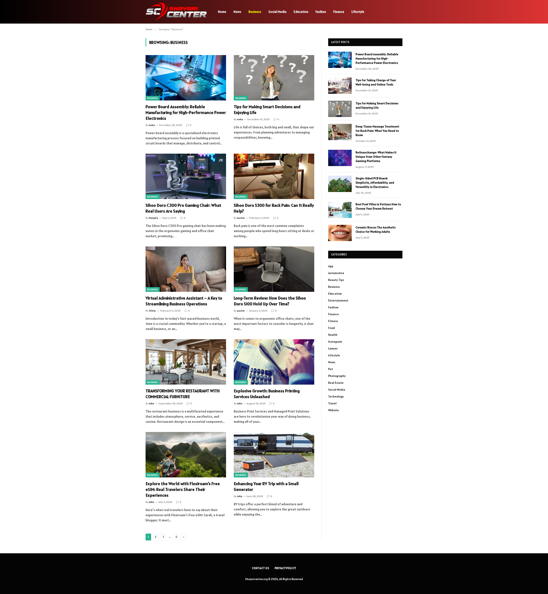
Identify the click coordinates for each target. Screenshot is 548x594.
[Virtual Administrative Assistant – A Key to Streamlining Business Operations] (186, 269)
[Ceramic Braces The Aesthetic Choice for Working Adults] (340, 233)
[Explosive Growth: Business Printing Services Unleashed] (274, 362)
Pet (330, 369)
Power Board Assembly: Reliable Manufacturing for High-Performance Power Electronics (186, 112)
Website (333, 410)
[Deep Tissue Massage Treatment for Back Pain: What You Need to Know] (340, 132)
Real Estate (336, 383)
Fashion (321, 12)
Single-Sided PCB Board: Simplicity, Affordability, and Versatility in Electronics (375, 182)
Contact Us (260, 568)
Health (332, 335)
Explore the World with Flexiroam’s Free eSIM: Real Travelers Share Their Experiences (183, 489)
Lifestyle (357, 12)
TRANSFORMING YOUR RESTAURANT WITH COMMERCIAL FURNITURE (183, 393)
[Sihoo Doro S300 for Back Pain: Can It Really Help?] (274, 176)
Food (331, 328)
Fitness (333, 321)
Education (301, 12)
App (330, 266)
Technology (336, 396)
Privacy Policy (285, 568)
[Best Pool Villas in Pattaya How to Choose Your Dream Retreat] (340, 210)
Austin (241, 217)
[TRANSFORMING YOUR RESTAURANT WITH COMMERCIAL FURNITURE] (186, 362)
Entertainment (338, 300)
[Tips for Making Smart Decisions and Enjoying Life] (274, 77)
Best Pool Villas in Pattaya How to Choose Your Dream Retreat (378, 206)
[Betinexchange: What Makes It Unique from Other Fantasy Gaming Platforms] (340, 158)
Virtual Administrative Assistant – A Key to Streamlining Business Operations (184, 301)
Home (222, 12)
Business (255, 12)
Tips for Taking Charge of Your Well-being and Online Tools (376, 82)
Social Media (277, 12)
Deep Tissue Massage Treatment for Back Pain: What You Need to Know (377, 130)
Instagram (335, 342)
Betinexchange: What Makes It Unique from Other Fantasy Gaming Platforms (376, 156)
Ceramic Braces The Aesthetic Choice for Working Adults (376, 229)
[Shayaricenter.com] (176, 12)
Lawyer (333, 348)
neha (152, 125)
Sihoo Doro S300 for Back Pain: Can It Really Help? (274, 208)
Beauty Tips (336, 280)
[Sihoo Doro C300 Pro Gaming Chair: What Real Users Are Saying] (186, 176)
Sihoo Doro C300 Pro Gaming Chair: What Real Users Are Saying (183, 208)
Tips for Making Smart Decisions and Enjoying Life (267, 109)
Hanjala (153, 217)
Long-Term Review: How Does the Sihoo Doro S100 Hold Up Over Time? (270, 301)
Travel (332, 403)
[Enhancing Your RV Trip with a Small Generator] (274, 454)
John (151, 403)
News (237, 12)
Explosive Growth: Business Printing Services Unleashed (267, 393)
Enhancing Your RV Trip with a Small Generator (266, 486)
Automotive (336, 273)
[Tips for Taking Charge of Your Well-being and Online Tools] (340, 86)
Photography (337, 376)
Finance (338, 12)
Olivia (152, 310)
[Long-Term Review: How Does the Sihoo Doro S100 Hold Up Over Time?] (274, 269)
